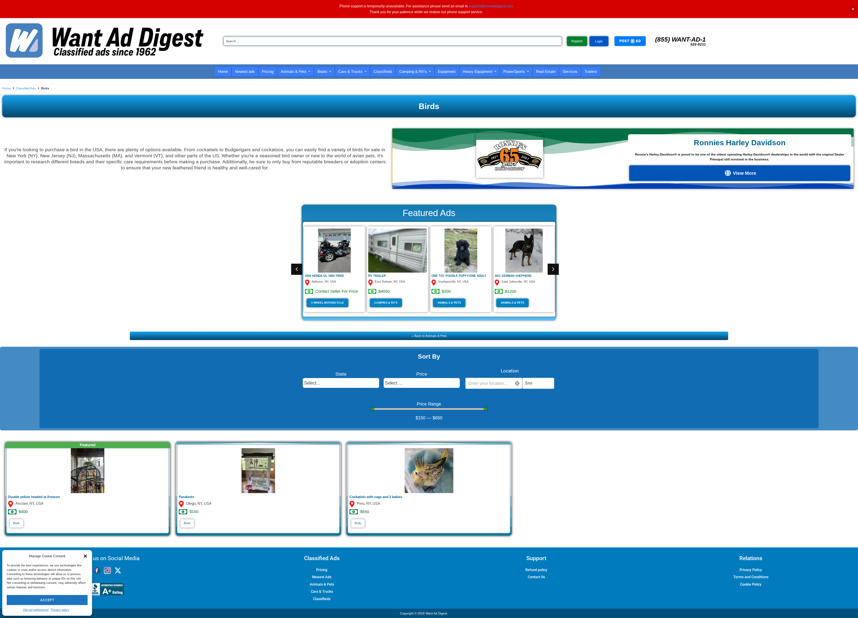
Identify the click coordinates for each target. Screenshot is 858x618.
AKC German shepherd (513, 275)
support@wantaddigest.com (491, 6)
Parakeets (186, 497)
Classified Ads (26, 88)
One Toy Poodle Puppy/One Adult (458, 275)
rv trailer (377, 275)
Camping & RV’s (385, 302)
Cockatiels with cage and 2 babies (375, 497)
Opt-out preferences (36, 610)
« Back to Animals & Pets (429, 336)
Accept (47, 600)
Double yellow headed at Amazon (34, 497)
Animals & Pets (449, 302)
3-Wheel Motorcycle (327, 302)
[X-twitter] (117, 570)
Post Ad (630, 41)
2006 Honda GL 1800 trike (324, 275)
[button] (85, 556)
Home (6, 88)
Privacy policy (60, 610)
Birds (16, 523)
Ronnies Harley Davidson (740, 142)
